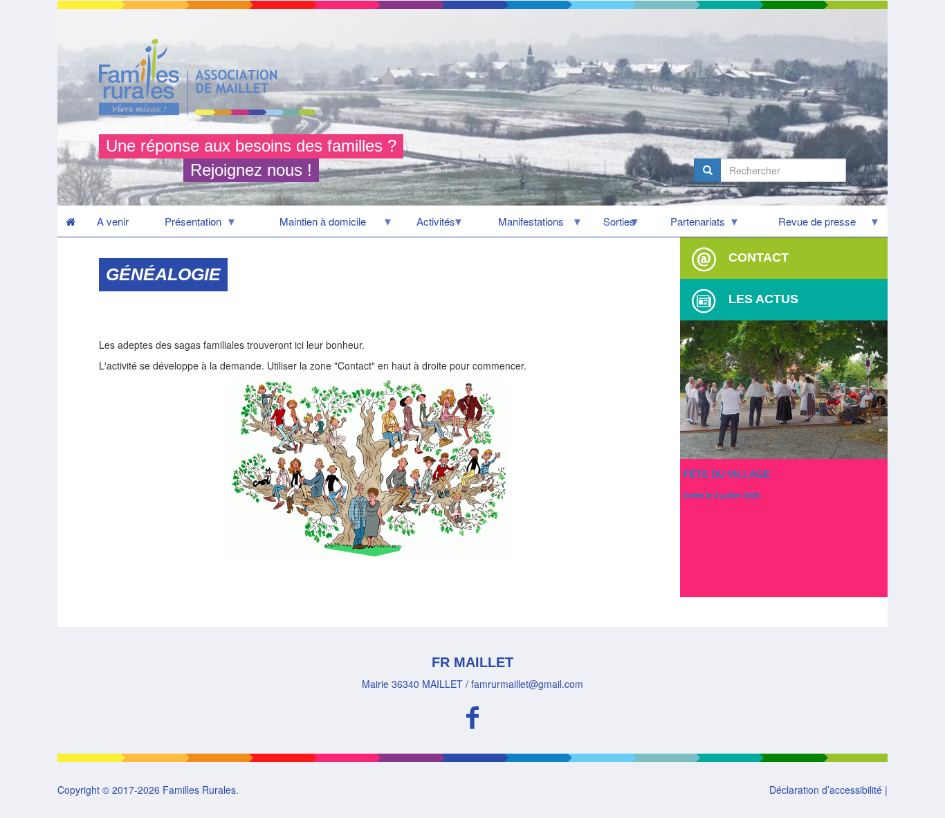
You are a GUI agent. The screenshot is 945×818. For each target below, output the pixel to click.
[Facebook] (472, 715)
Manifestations (517, 225)
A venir (113, 221)
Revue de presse (801, 225)
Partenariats (686, 225)
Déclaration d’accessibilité (825, 790)
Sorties (612, 225)
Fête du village (726, 474)
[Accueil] (212, 77)
